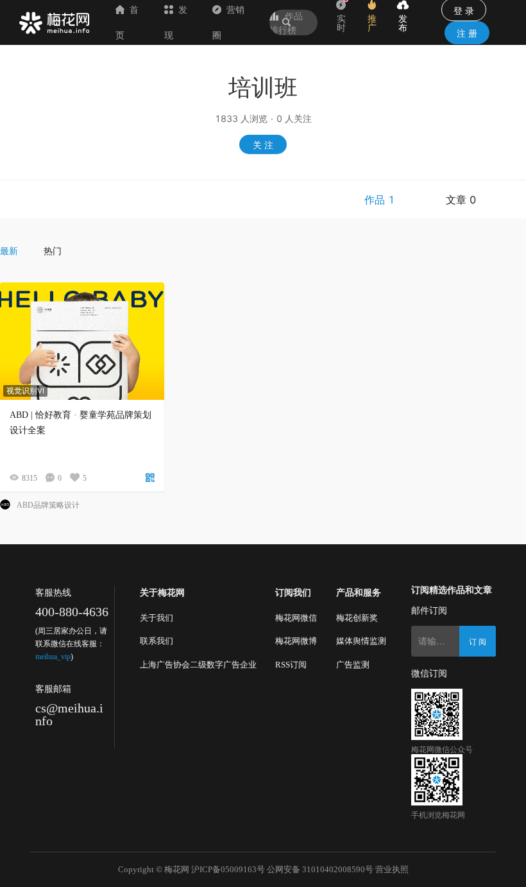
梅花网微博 (296, 641)
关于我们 (156, 618)
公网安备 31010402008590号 (320, 869)
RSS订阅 (291, 664)
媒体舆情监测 (361, 641)
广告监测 (352, 664)
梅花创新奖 (357, 618)
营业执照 (392, 869)
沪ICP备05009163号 (228, 869)
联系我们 (156, 641)
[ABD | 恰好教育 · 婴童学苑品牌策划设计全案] (82, 341)
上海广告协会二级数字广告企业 (198, 664)
